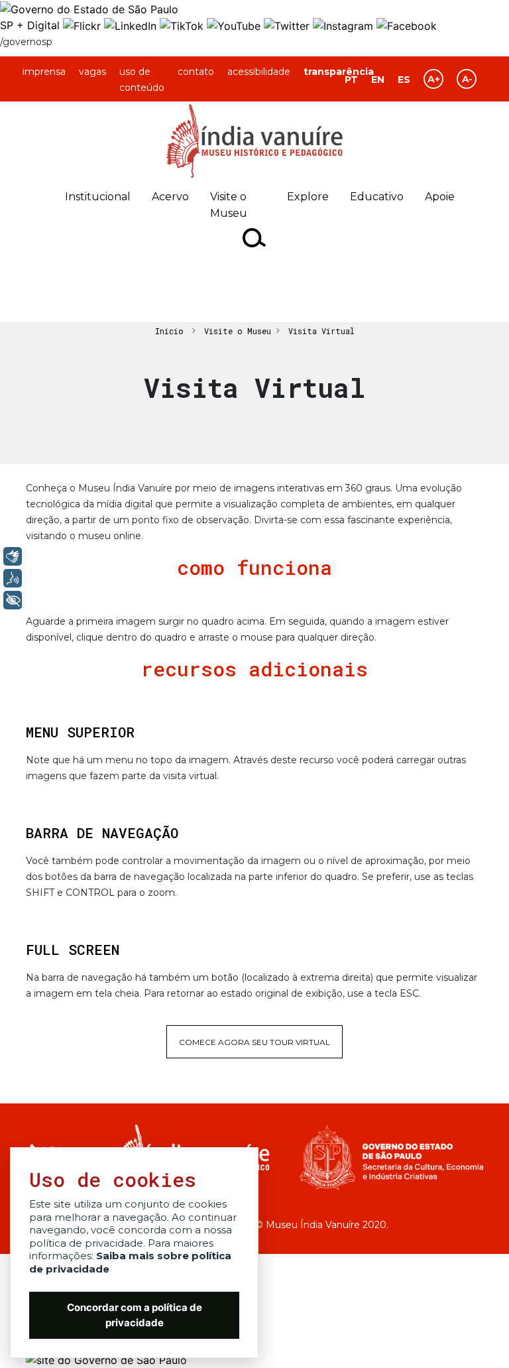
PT (351, 80)
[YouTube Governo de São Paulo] (235, 25)
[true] (255, 237)
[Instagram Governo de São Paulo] (344, 25)
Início (169, 331)
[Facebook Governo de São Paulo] (406, 25)
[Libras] (12, 556)
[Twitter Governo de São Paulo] (288, 25)
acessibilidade (258, 72)
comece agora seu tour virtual (254, 1042)
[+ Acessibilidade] (12, 600)
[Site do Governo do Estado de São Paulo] (89, 8)
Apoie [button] (440, 196)
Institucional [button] (98, 196)
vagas (92, 72)
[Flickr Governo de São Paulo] (83, 25)
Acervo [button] (170, 196)
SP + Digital (30, 25)
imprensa (44, 72)
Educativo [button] (377, 196)
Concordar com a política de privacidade (134, 1315)
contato (196, 72)
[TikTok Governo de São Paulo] (183, 25)
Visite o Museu (237, 331)
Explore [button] (308, 196)
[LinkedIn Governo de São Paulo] (132, 25)
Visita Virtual (321, 331)
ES (404, 80)
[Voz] (12, 578)
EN (377, 80)
